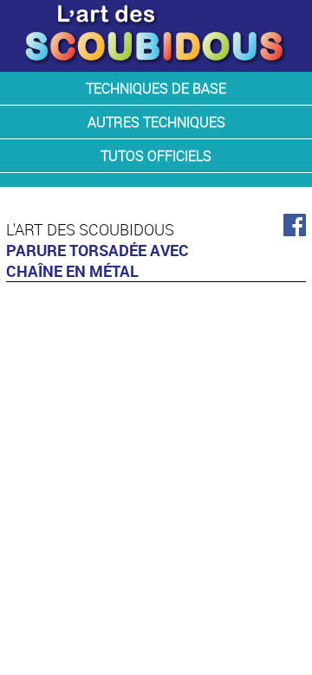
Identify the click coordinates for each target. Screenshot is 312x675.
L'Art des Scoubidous (90, 229)
